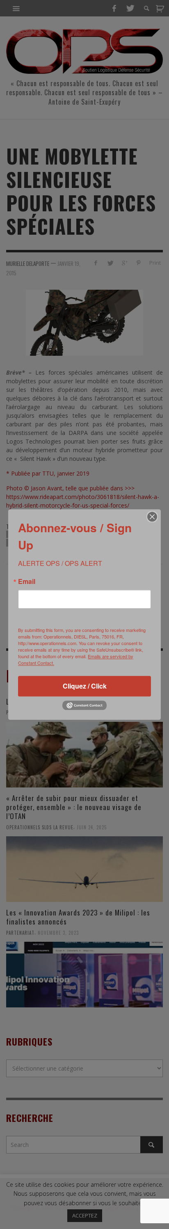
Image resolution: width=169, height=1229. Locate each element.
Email (26, 581)
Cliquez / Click (85, 686)
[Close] (152, 517)
